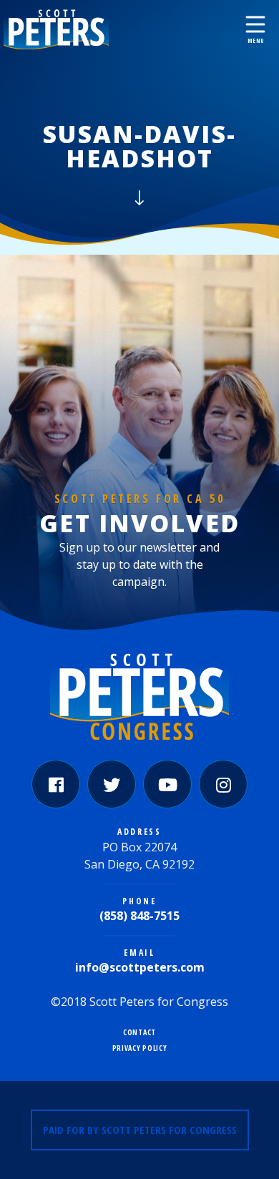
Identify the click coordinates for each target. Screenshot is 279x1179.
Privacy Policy (139, 1048)
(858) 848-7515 (139, 916)
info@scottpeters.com (140, 967)
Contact (139, 1032)
